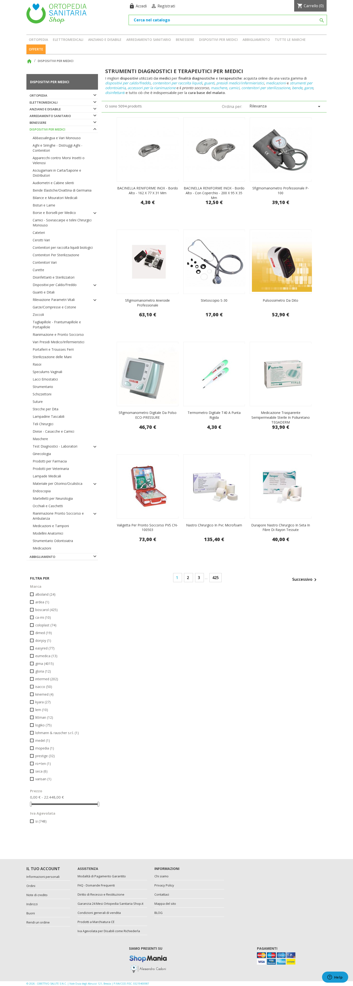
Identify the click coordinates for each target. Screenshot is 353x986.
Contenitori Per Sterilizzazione (56, 255)
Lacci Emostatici (45, 379)
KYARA (43, 702)
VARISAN (43, 779)
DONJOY (43, 640)
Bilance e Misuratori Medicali (55, 197)
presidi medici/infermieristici (240, 83)
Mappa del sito (165, 903)
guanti (209, 83)
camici (234, 87)
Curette (38, 270)
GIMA (44, 663)
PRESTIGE (45, 756)
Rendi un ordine (38, 922)
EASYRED (45, 648)
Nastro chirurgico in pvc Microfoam (214, 525)
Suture (38, 401)
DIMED (43, 632)
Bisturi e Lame (44, 205)
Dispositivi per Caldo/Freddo (55, 284)
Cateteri (39, 232)
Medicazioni (42, 548)
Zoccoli (38, 314)
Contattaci (161, 894)
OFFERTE (36, 49)
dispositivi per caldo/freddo (128, 83)
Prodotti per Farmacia (50, 461)
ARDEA (42, 602)
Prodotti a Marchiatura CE (96, 922)
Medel (42, 740)
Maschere (40, 439)
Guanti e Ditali (44, 292)
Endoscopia (42, 491)
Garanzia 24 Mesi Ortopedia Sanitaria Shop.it (110, 903)
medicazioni (276, 83)
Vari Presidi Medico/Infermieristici (58, 342)
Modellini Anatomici (48, 533)
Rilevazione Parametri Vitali (54, 299)
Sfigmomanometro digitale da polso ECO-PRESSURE (147, 415)
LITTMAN (44, 717)
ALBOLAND (45, 594)
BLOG (158, 913)
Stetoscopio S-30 (214, 300)
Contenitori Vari (45, 262)
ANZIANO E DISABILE (105, 39)
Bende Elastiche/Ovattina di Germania (62, 190)
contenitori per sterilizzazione (265, 87)
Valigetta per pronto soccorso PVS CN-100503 (147, 527)
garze (308, 87)
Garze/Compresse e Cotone (54, 307)
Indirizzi (32, 904)
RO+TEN (43, 763)
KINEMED (44, 694)
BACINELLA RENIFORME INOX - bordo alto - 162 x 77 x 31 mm (147, 190)
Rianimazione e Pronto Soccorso (58, 334)
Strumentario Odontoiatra (53, 540)
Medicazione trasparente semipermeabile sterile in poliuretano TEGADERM (280, 417)
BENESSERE (185, 39)
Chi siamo (161, 876)
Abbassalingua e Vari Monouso (57, 138)
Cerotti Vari (41, 240)
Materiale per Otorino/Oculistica (57, 483)
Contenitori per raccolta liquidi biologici (63, 247)
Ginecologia (42, 453)
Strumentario (43, 386)
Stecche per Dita (45, 409)
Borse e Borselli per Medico (54, 212)
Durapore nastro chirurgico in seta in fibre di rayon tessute (280, 527)
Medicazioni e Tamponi (51, 526)
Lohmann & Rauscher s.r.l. (57, 732)
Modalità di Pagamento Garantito (102, 876)
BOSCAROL (46, 609)
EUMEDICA (46, 656)
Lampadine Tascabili (48, 416)
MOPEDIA (44, 748)
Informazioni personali (43, 876)
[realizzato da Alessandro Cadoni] (148, 968)
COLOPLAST (45, 625)
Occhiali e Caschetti (48, 506)
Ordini (30, 886)
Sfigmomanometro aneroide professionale (147, 302)
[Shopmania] (148, 957)
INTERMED (46, 679)
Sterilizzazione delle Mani (52, 357)
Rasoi (37, 364)
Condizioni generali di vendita (99, 913)
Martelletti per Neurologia (53, 498)
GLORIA (43, 671)
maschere (219, 87)
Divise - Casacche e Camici (53, 431)
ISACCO (43, 686)
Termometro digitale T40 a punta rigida (214, 415)
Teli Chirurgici (43, 424)
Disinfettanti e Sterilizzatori (53, 277)
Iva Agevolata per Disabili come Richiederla (109, 931)
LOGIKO (43, 725)
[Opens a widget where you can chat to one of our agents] (335, 978)
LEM (41, 709)
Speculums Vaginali (47, 371)
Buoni (30, 913)
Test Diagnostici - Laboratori (55, 446)
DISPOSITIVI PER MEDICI (218, 39)
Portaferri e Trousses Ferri (53, 349)
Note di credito (37, 895)
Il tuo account (43, 868)
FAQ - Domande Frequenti (96, 885)
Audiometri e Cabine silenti (53, 183)
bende (297, 87)
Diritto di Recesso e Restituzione (101, 894)
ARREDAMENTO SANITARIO (148, 39)
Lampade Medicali (47, 476)
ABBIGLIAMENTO (256, 39)
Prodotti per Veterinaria (51, 468)
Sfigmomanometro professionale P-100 (280, 190)
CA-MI (43, 617)
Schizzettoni (42, 394)
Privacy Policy (164, 885)
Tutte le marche (290, 39)
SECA (41, 771)
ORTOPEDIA (38, 39)
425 (215, 577)
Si (41, 821)
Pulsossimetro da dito (280, 300)
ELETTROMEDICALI (68, 39)
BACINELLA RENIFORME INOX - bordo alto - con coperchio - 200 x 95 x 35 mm (214, 193)
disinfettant (114, 92)
